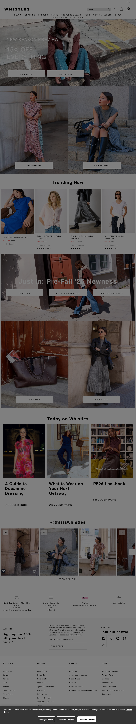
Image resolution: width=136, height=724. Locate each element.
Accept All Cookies (87, 719)
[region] (68, 715)
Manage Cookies (46, 719)
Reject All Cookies (66, 719)
